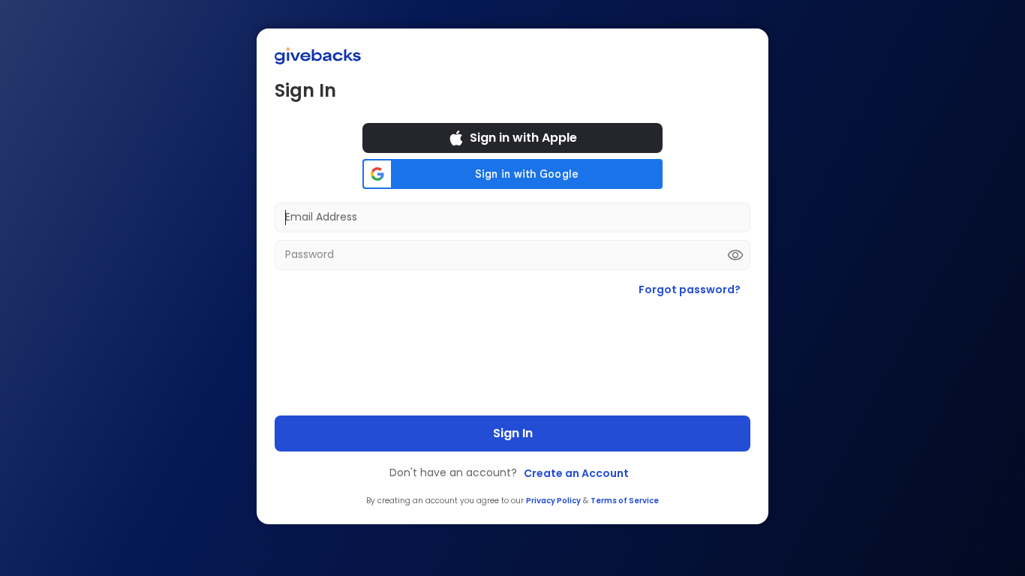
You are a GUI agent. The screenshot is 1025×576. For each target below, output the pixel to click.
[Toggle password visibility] (735, 255)
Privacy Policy (553, 500)
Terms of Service (625, 500)
